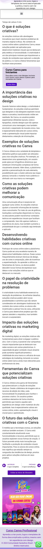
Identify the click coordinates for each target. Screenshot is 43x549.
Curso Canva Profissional (21, 530)
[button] (21, 13)
